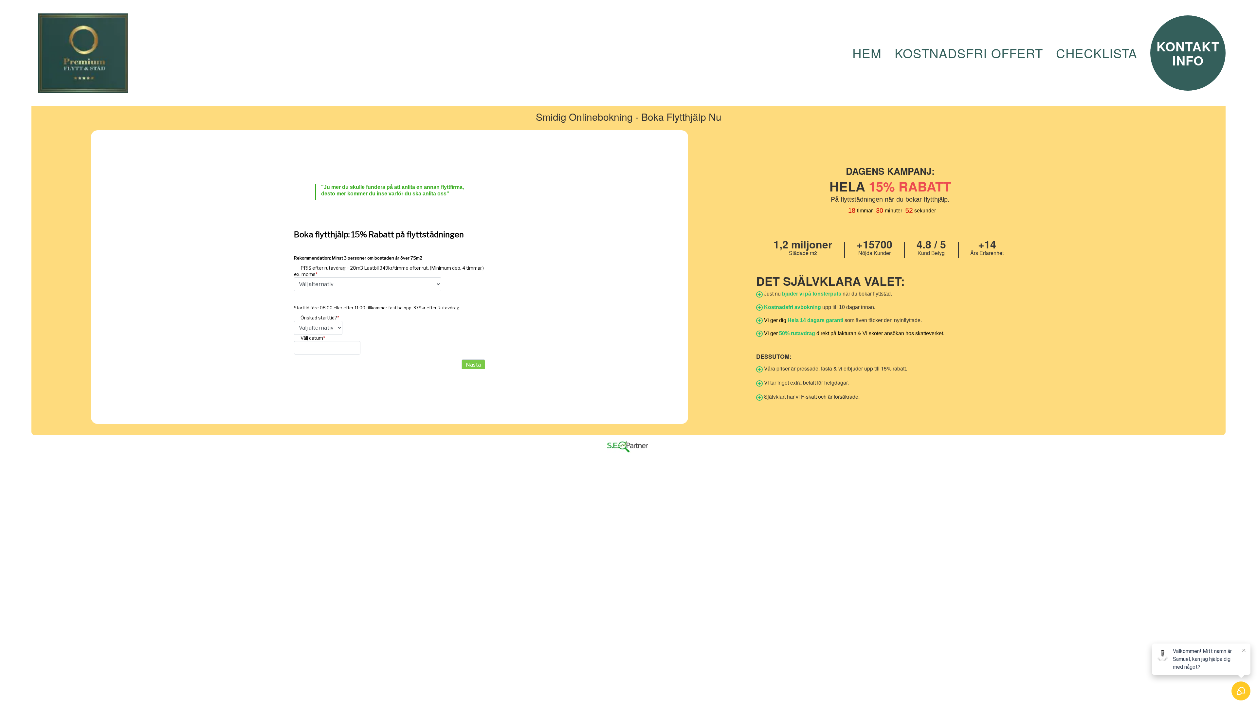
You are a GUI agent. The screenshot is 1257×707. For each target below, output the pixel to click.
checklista (1096, 53)
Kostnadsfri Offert (969, 53)
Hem (867, 53)
